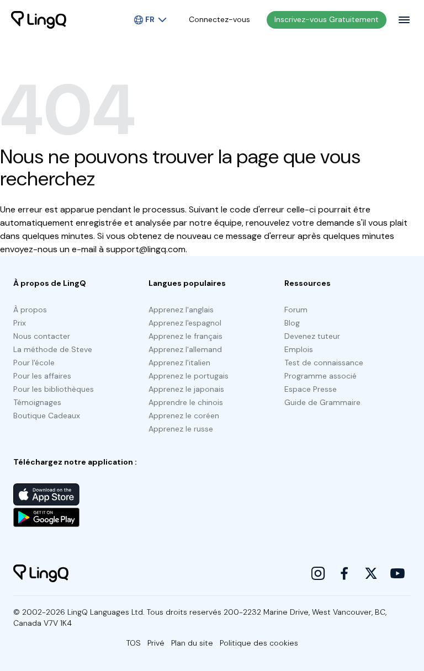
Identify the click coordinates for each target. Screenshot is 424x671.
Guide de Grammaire (322, 402)
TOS (133, 643)
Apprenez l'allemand (185, 349)
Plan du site (192, 643)
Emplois (298, 349)
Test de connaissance (323, 363)
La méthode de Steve (52, 349)
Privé (156, 643)
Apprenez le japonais (186, 389)
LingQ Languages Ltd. (106, 612)
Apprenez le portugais (189, 376)
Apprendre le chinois (186, 402)
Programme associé (320, 376)
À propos (30, 310)
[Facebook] (344, 573)
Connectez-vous (219, 19)
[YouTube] (397, 573)
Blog (292, 323)
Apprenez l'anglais (181, 310)
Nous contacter (41, 336)
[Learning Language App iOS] (46, 494)
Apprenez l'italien (179, 363)
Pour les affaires (42, 376)
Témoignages (37, 402)
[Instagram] (318, 573)
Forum (296, 310)
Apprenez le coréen (184, 415)
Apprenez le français (185, 336)
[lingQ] (38, 20)
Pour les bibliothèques (53, 389)
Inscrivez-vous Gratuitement (326, 19)
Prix (19, 323)
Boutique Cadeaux (46, 415)
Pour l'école (34, 363)
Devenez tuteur (312, 336)
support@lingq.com (146, 249)
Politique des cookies (259, 643)
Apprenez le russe (181, 429)
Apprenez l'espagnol (185, 323)
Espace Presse (310, 389)
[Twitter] (371, 573)
